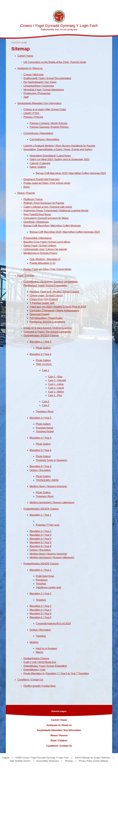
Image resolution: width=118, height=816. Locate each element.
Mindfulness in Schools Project (40, 253)
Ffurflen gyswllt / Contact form (40, 686)
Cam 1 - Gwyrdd (57, 380)
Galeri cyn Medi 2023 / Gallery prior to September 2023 (59, 159)
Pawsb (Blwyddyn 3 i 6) (42, 263)
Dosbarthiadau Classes (36, 658)
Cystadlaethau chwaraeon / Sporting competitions (51, 281)
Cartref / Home (19, 43)
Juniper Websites (101, 757)
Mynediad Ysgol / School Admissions (44, 89)
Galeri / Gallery (38, 167)
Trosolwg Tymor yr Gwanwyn (51, 460)
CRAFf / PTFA (31, 113)
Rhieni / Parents (26, 193)
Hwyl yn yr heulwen (46, 648)
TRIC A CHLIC (44, 364)
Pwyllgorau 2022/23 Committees (47, 322)
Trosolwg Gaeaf (44, 428)
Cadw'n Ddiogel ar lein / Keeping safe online (48, 207)
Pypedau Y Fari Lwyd (47, 525)
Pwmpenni (41, 580)
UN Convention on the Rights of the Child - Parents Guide (55, 62)
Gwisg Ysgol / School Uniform (40, 245)
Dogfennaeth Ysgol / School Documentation (47, 78)
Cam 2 (45, 401)
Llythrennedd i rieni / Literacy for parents (45, 249)
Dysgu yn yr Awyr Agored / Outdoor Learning (48, 328)
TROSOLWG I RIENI (47, 480)
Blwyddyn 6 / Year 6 (40, 466)
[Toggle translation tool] (98, 4)
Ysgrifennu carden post (48, 587)
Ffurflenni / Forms (33, 199)
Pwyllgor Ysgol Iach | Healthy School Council (54, 291)
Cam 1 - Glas (55, 376)
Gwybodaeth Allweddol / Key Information (39, 103)
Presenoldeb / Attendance (38, 238)
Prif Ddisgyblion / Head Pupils (46, 318)
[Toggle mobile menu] (114, 4)
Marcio (39, 652)
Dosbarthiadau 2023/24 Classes (41, 508)
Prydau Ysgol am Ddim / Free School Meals (47, 269)
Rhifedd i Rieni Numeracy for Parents (44, 203)
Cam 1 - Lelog (55, 384)
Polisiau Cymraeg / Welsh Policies (48, 123)
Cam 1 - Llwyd (56, 388)
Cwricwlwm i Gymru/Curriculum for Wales (46, 218)
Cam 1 (45, 370)
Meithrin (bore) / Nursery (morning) (48, 486)
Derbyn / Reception (40, 470)
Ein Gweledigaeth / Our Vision (40, 82)
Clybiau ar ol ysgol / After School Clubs (45, 109)
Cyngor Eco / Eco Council (44, 299)
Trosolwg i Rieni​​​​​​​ (44, 411)
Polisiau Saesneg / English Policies (49, 127)
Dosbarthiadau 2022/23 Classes (41, 335)
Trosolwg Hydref (45, 431)
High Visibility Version (20, 761)
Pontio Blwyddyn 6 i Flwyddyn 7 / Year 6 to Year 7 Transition (56, 673)
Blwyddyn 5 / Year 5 (40, 450)
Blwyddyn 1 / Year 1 (40, 341)
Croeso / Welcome (34, 74)
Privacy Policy (85, 761)
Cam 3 (45, 405)
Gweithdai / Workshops (36, 222)
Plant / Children (25, 275)
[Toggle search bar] (106, 4)
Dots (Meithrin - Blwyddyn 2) (45, 259)
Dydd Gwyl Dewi (45, 576)
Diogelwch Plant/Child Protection (42, 179)
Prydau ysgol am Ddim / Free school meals (47, 183)
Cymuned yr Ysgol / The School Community (47, 331)
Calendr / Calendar (40, 163)
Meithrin (34, 642)
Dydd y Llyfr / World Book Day (40, 662)
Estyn (27, 187)
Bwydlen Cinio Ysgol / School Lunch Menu (47, 242)
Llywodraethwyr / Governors (39, 86)
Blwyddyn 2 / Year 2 (40, 354)
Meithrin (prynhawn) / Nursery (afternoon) (52, 502)
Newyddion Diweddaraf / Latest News (50, 155)
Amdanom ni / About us (30, 68)
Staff (26, 97)
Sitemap (69, 761)
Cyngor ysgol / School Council (46, 295)
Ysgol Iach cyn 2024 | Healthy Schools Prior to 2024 (58, 306)
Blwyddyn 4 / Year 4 (40, 438)
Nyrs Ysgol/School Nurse (37, 214)
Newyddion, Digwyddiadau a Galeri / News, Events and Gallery (58, 149)
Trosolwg (41, 583)
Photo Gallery (43, 348)
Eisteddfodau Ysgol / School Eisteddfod (45, 666)
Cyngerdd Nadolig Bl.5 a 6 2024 (53, 623)
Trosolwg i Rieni (44, 496)
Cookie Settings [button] (100, 761)
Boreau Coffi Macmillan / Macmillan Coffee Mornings (52, 225)
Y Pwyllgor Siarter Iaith (42, 303)
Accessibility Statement (47, 761)
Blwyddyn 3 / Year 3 (40, 418)
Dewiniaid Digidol (39, 314)
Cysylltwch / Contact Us (30, 679)
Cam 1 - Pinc (55, 395)
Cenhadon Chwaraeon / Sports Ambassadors (54, 310)
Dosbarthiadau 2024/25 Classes (41, 563)
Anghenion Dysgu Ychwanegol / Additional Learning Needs (56, 210)
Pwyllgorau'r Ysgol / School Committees (45, 285)
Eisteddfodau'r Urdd (34, 669)
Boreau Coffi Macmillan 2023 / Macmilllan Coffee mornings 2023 (71, 173)
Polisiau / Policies (33, 117)
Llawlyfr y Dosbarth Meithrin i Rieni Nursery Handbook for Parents (59, 145)
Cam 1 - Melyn (56, 391)
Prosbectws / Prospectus (37, 93)
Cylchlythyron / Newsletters (38, 133)
